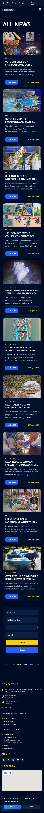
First (7, 664)
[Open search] (3, 3)
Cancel (31, 807)
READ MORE (12, 82)
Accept (12, 807)
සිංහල (33, 2)
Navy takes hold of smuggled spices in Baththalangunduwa (19, 407)
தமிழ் (32, 4)
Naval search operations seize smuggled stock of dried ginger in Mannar (21, 293)
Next (31, 664)
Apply (22, 642)
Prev (13, 664)
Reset (22, 650)
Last (37, 664)
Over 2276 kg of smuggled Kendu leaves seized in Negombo (21, 578)
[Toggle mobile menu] (40, 9)
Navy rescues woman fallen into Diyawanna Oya (20, 464)
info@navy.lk (9, 707)
